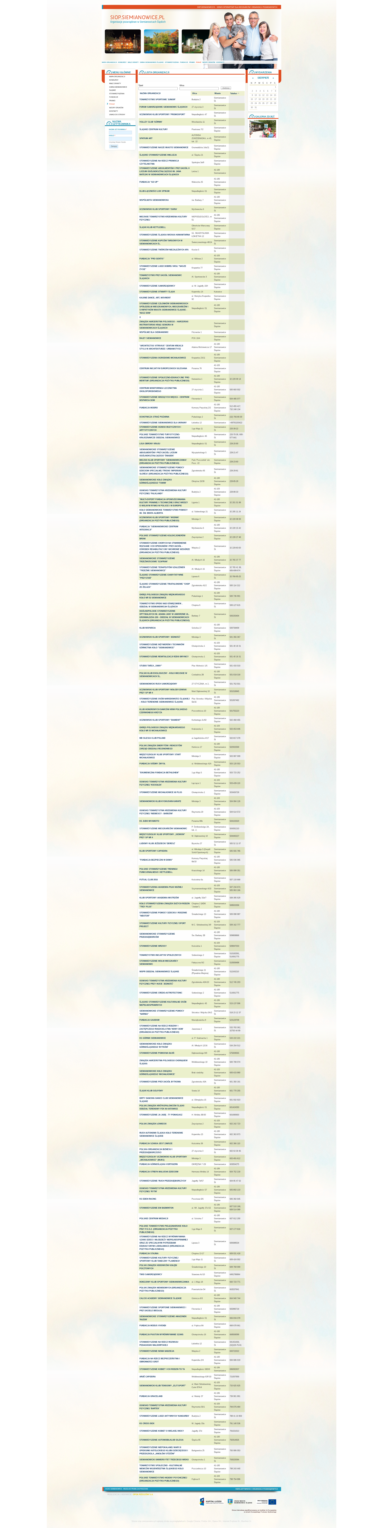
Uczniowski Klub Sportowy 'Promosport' (162, 114)
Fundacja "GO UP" (148, 182)
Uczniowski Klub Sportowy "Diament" (160, 720)
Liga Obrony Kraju (149, 443)
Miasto (218, 93)
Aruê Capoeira (147, 1377)
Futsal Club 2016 (148, 880)
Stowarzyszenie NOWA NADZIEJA (156, 1351)
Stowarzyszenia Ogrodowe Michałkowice (162, 358)
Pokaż (198, 62)
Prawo (192, 62)
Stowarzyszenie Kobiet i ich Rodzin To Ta (162, 1369)
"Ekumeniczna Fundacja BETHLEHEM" (159, 772)
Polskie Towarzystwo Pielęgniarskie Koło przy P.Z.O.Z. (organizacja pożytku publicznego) (163, 1229)
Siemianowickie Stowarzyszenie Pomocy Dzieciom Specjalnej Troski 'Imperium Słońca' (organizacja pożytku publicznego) (163, 470)
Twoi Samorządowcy (150, 1274)
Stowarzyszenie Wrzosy (153, 946)
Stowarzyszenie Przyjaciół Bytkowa (160, 1082)
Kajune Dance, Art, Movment (155, 298)
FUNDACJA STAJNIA (148, 1253)
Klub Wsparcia (147, 628)
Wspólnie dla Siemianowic (153, 332)
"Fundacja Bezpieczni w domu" (156, 860)
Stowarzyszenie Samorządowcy (157, 286)
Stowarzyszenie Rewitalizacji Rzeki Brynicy (164, 656)
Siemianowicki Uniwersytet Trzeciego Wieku (164, 1459)
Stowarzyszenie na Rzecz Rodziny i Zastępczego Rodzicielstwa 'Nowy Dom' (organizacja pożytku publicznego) (161, 1029)
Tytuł (141, 85)
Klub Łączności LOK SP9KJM (154, 191)
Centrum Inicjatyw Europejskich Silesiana (163, 368)
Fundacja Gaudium (149, 1020)
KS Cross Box (146, 1423)
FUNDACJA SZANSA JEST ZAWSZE (155, 1143)
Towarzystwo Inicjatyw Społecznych (160, 955)
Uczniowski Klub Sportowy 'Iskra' (158, 209)
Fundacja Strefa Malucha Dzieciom (158, 1172)
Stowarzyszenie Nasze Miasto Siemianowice (163, 147)
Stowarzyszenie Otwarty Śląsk (157, 292)
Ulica (182, 85)
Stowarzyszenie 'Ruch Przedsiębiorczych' (162, 1181)
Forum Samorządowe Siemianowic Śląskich (163, 107)
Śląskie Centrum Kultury (153, 129)
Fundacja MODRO (148, 408)
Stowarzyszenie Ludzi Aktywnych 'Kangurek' (164, 1416)
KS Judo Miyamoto (149, 821)
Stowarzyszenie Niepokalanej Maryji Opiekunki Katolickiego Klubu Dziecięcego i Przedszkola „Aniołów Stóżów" (163, 1450)
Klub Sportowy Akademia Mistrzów (159, 898)
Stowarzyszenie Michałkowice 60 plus (160, 792)
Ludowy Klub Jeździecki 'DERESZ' (157, 843)
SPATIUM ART (145, 138)
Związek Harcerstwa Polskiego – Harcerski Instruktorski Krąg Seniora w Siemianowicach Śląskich (163, 324)
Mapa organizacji (109, 62)
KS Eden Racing (147, 1199)
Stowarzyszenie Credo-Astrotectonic (160, 993)
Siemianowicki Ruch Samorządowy (158, 684)
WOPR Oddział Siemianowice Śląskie (159, 971)
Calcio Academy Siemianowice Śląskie (160, 1298)
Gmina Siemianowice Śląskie (152, 62)
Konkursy (122, 62)
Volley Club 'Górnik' (150, 122)
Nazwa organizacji (150, 93)
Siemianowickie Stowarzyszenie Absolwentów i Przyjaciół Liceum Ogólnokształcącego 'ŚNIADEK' (158, 452)
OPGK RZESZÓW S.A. (143, 1494)
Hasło (112, 135)
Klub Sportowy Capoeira (153, 851)
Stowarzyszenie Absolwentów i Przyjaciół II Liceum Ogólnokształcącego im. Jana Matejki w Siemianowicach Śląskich (164, 171)
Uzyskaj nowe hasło (117, 142)
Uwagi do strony (117, 114)
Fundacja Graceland (150, 1396)
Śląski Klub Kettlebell (152, 227)
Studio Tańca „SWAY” (150, 666)
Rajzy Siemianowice (150, 338)
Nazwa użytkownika (118, 129)
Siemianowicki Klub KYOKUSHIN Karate (160, 801)
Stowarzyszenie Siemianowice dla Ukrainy (163, 423)
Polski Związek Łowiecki (153, 1124)
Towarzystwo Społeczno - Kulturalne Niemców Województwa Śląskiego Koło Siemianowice (161, 1468)
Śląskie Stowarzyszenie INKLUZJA (158, 155)
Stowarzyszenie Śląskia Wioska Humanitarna (164, 235)
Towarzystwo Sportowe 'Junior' (157, 99)
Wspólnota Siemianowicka (154, 200)
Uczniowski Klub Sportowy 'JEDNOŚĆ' (159, 637)
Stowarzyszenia (172, 62)
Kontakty (220, 62)
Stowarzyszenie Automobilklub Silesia (161, 1440)
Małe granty (133, 62)
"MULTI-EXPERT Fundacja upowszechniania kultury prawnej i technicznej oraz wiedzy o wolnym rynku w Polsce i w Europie (163, 502)
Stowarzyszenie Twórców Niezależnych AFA (164, 250)
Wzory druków (208, 62)
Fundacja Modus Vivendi (152, 1325)
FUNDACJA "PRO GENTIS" (151, 259)
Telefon (233, 93)
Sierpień (263, 78)
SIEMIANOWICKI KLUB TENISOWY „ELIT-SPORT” (162, 1385)
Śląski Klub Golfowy (151, 1091)
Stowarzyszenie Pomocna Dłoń (156, 1053)
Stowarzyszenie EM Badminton (156, 1208)
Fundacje (184, 62)
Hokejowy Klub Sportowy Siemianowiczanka (164, 1282)
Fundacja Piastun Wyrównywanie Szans (161, 1334)
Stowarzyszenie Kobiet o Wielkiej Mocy (161, 1431)
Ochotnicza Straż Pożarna (154, 417)
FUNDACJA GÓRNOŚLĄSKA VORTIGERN (158, 1164)
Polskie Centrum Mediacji (153, 1218)
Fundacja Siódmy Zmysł (152, 764)
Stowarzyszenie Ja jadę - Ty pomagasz (160, 1115)
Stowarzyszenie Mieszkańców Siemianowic (163, 828)
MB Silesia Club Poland (152, 738)
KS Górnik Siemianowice (152, 1038)
